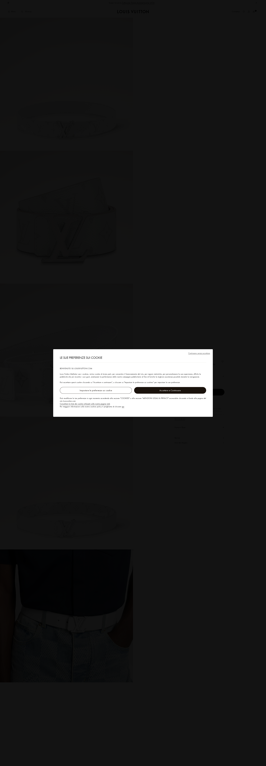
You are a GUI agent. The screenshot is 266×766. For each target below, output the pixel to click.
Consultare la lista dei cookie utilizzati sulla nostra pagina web (85, 404)
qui (123, 406)
